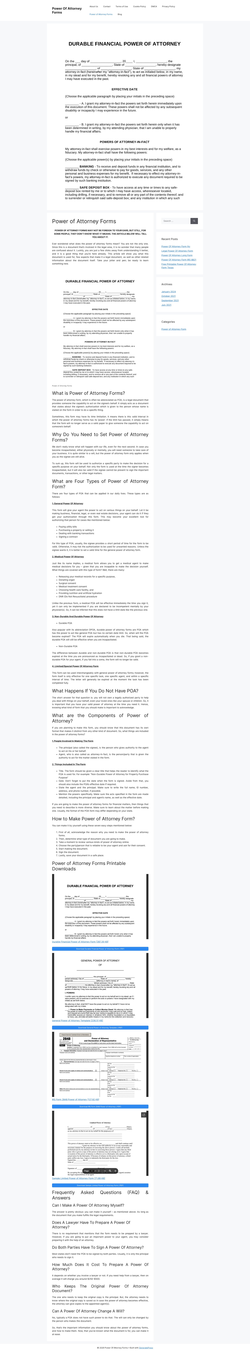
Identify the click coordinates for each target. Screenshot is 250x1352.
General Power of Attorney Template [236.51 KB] (77, 1020)
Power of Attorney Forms (101, 14)
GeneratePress (146, 1348)
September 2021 (170, 300)
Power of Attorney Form (173, 329)
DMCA (154, 6)
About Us (94, 6)
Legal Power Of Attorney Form (177, 251)
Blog (120, 14)
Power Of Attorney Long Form (176, 255)
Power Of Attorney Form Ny (175, 246)
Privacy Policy (168, 6)
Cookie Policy (139, 6)
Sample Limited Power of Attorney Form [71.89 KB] (78, 1178)
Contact (106, 6)
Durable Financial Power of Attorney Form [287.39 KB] (80, 941)
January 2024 (168, 291)
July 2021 (166, 305)
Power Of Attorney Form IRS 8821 (178, 259)
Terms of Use (122, 6)
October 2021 (168, 296)
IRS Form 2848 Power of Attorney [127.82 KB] (75, 1099)
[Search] (194, 221)
